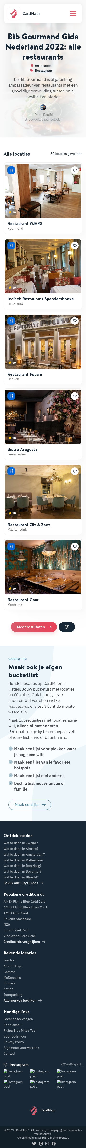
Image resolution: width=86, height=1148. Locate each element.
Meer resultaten (31, 626)
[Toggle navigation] (73, 13)
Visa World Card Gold (19, 936)
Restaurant (43, 70)
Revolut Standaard (17, 919)
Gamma (9, 972)
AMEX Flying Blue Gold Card (24, 901)
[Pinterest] (41, 1144)
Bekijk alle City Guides (21, 883)
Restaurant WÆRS (24, 224)
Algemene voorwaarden (21, 1047)
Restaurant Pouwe (24, 374)
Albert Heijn (13, 966)
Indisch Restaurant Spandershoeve (40, 299)
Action (8, 989)
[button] (75, 170)
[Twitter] (34, 1144)
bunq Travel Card (16, 930)
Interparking (13, 994)
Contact (9, 1053)
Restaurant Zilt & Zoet (28, 525)
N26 (7, 924)
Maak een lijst (27, 804)
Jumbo (9, 960)
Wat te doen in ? (21, 843)
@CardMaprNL (71, 1064)
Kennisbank (12, 1025)
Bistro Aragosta (22, 449)
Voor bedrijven (15, 1036)
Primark (9, 983)
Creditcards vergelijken (22, 942)
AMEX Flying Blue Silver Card (25, 907)
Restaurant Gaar (23, 600)
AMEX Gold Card (16, 913)
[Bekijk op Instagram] (16, 1073)
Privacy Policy (14, 1042)
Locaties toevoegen (18, 1019)
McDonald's (12, 977)
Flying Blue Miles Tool (20, 1030)
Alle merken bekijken (20, 1000)
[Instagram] (47, 1144)
